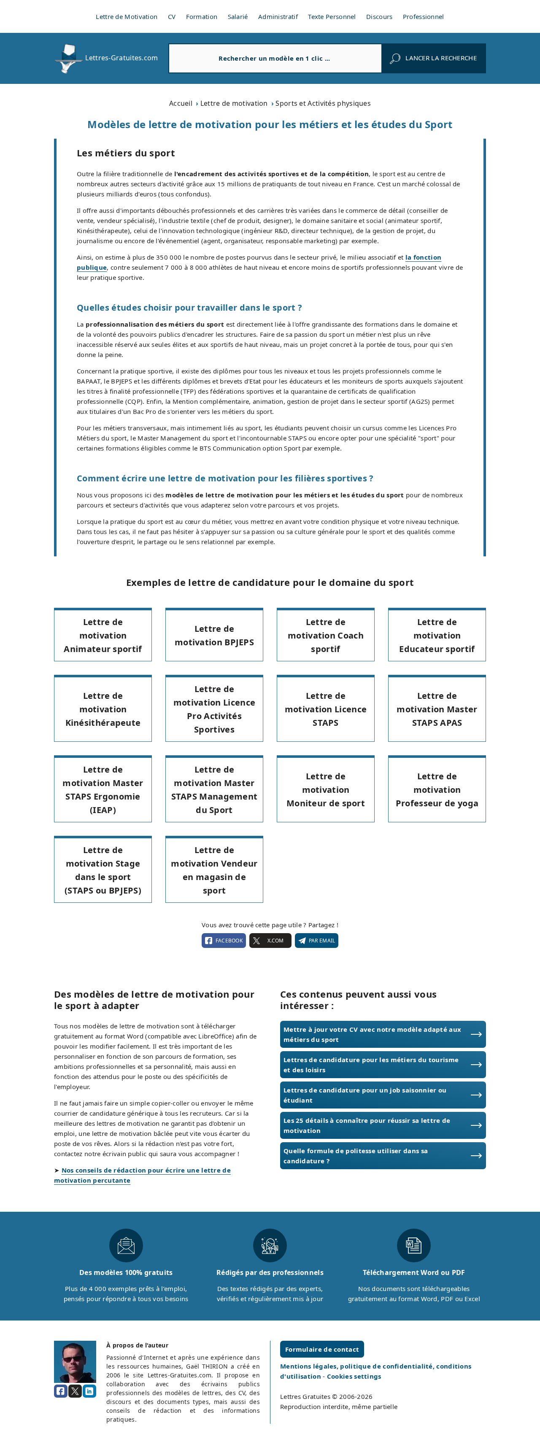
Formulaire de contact (322, 1349)
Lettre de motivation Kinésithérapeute (103, 709)
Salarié (238, 16)
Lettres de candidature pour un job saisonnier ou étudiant (365, 1095)
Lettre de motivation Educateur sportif (437, 635)
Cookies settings (354, 1376)
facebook (229, 940)
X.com (275, 940)
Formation (202, 16)
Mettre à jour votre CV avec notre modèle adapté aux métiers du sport (372, 1034)
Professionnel (423, 16)
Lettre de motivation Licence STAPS (326, 709)
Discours (379, 16)
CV (172, 16)
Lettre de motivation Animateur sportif (103, 635)
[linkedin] (89, 1391)
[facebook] (61, 1391)
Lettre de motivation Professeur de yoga (437, 789)
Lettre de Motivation (126, 16)
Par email (322, 940)
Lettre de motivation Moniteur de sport (325, 789)
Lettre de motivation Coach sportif (326, 635)
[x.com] (75, 1391)
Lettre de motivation (234, 103)
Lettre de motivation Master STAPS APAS (437, 709)
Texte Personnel (332, 16)
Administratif (278, 16)
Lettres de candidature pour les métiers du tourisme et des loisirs (371, 1064)
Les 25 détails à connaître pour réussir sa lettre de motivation (367, 1125)
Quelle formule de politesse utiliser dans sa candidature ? (356, 1155)
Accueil (180, 103)
